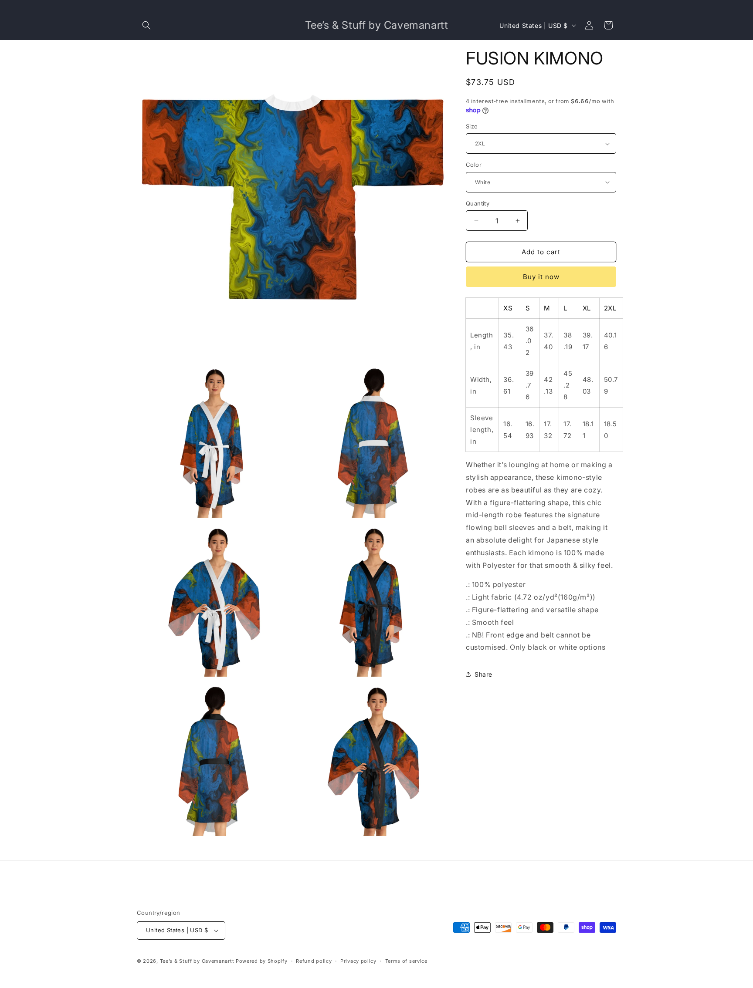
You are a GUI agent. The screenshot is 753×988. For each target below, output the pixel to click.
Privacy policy (358, 961)
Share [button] (483, 674)
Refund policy (314, 961)
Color (474, 164)
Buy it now (541, 277)
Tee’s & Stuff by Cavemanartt (197, 961)
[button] (146, 25)
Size (472, 126)
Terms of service (406, 961)
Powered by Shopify (262, 961)
